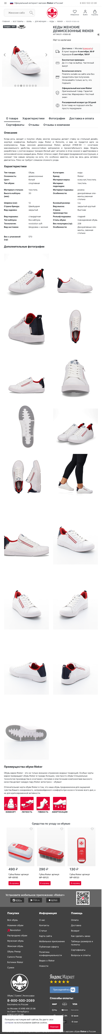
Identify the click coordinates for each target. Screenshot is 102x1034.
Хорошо (54, 1026)
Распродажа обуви (16, 935)
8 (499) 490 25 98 (26, 1008)
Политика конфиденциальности (49, 954)
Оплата (74, 920)
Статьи (42, 930)
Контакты (43, 925)
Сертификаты (77, 950)
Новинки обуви (14, 925)
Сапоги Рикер (13, 956)
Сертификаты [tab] (15, 124)
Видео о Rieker (46, 960)
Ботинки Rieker (14, 962)
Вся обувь (11, 920)
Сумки (9, 967)
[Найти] (30, 13)
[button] (4, 54)
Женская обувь (14, 946)
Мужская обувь (14, 940)
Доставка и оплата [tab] (81, 118)
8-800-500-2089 (20, 1000)
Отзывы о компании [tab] (56, 124)
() (87, 48)
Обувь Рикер (13, 951)
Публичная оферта (48, 946)
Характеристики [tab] (33, 118)
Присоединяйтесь (61, 989)
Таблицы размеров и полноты (81, 943)
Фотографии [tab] (57, 118)
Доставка (75, 925)
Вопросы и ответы (80, 955)
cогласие (9, 1022)
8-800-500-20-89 (86, 3)
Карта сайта (44, 936)
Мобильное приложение (51, 941)
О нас (41, 920)
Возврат (74, 930)
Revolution (14, 930)
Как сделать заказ (79, 936)
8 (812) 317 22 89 (14, 1014)
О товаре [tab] (12, 118)
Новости (42, 966)
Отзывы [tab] (34, 124)
